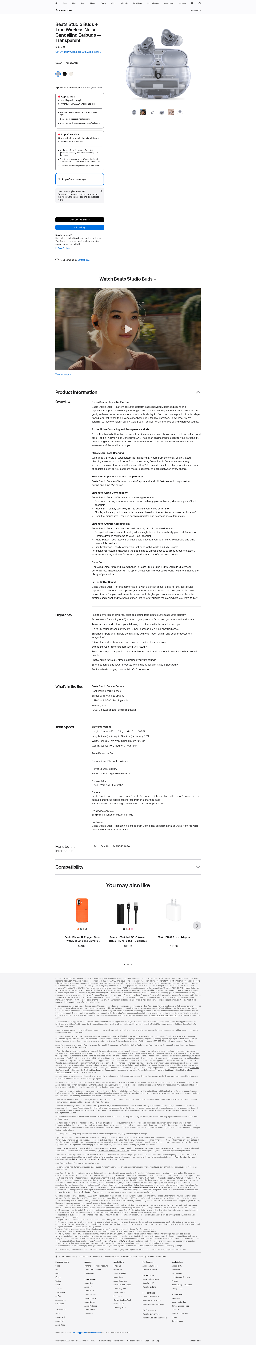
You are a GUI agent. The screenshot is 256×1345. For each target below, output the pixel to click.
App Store (88, 1314)
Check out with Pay (79, 220)
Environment (177, 1273)
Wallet (57, 1314)
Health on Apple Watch (152, 1300)
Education (176, 1270)
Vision (57, 1285)
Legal (147, 1341)
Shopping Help (119, 1308)
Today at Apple (119, 1273)
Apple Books (89, 1310)
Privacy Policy (105, 1341)
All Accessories (68, 1257)
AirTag (58, 1296)
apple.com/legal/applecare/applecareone (143, 1187)
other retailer (95, 1333)
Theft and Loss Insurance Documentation (100, 1070)
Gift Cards (59, 1304)
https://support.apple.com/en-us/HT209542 (107, 1241)
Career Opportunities (180, 1306)
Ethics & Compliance (180, 1314)
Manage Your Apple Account (96, 1266)
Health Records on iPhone (153, 1304)
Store (57, 1266)
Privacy (175, 1281)
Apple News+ (89, 1302)
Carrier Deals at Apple (122, 1300)
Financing (117, 1296)
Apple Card (60, 1317)
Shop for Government (151, 1314)
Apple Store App (120, 1281)
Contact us (83, 260)
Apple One (88, 1283)
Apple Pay (59, 1321)
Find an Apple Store (80, 1333)
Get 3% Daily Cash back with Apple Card (77, 51)
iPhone (58, 1277)
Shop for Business (150, 1270)
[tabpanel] (158, 64)
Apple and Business (150, 1266)
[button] (192, 3)
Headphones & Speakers (89, 1257)
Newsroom (176, 1298)
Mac (57, 1270)
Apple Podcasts (90, 1306)
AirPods (58, 1289)
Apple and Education (151, 1279)
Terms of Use (119, 1341)
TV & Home (60, 1292)
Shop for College (149, 1287)
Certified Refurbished (122, 1285)
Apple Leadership (179, 1302)
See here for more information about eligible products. (178, 981)
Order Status (118, 1304)
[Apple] (56, 1256)
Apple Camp (118, 1277)
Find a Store (118, 1266)
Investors (175, 1310)
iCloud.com (89, 1273)
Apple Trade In (119, 1292)
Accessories (63, 10)
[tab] (134, 113)
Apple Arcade (90, 1295)
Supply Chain (177, 1289)
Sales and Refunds (134, 1341)
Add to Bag (79, 227)
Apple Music (89, 1291)
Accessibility (177, 1266)
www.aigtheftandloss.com (65, 1113)
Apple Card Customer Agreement (164, 1015)
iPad (57, 1273)
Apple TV (88, 1287)
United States (195, 1341)
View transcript (62, 374)
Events (174, 1317)
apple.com (68, 981)
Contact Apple (177, 1321)
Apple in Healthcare (151, 1297)
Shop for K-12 (148, 1283)
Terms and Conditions (164, 1070)
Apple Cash (60, 1325)
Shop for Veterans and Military (155, 1318)
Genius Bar (118, 1270)
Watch (58, 1281)
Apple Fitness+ (90, 1298)
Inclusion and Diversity (181, 1277)
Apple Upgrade (119, 1289)
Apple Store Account (92, 1270)
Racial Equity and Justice (182, 1285)
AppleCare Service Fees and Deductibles (112, 1151)
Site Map (155, 1341)
